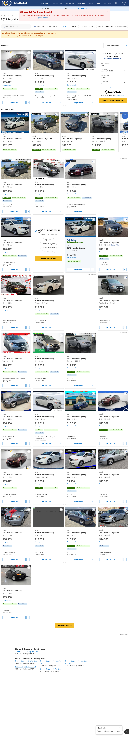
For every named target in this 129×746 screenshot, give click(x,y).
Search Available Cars (112, 100)
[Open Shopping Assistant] (126, 731)
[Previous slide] (4, 132)
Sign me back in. (43, 18)
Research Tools (95, 3)
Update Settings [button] (120, 95)
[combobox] (16, 26)
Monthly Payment (105, 63)
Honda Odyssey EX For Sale (50, 669)
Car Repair (108, 3)
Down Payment (105, 75)
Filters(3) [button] (40, 26)
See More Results (64, 625)
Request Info (14, 102)
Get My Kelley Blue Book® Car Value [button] (113, 87)
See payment (7, 85)
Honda (14, 16)
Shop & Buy (81, 3)
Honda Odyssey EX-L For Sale (26, 661)
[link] (39, 92)
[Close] (119, 728)
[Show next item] (91, 227)
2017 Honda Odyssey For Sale (26, 651)
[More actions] (28, 102)
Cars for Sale (57, 3)
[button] (116, 3)
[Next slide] (125, 132)
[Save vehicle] (29, 52)
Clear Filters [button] (65, 26)
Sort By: (107, 45)
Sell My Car (70, 3)
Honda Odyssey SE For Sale (25, 667)
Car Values (45, 3)
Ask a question (48, 258)
